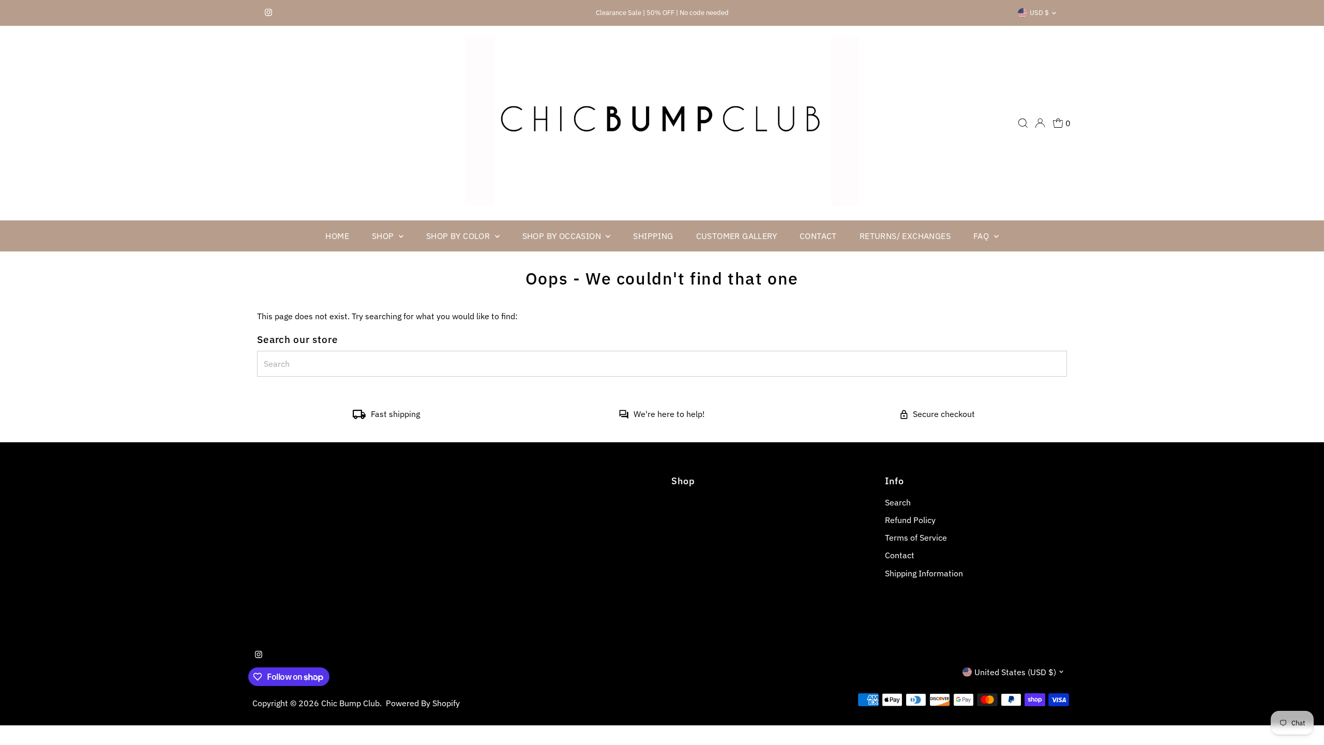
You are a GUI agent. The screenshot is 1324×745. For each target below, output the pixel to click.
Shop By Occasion (563, 236)
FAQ (982, 236)
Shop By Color (459, 236)
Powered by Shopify (423, 703)
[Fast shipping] (359, 416)
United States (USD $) (1015, 672)
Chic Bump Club (350, 703)
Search (898, 502)
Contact (818, 236)
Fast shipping (395, 414)
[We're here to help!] (623, 416)
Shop (384, 236)
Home (337, 236)
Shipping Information (924, 573)
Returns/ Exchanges (905, 236)
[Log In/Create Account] (1040, 123)
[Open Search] (1023, 123)
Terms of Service (916, 537)
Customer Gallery (736, 236)
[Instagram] (268, 13)
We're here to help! (669, 414)
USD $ (1039, 12)
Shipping (653, 236)
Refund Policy (910, 520)
